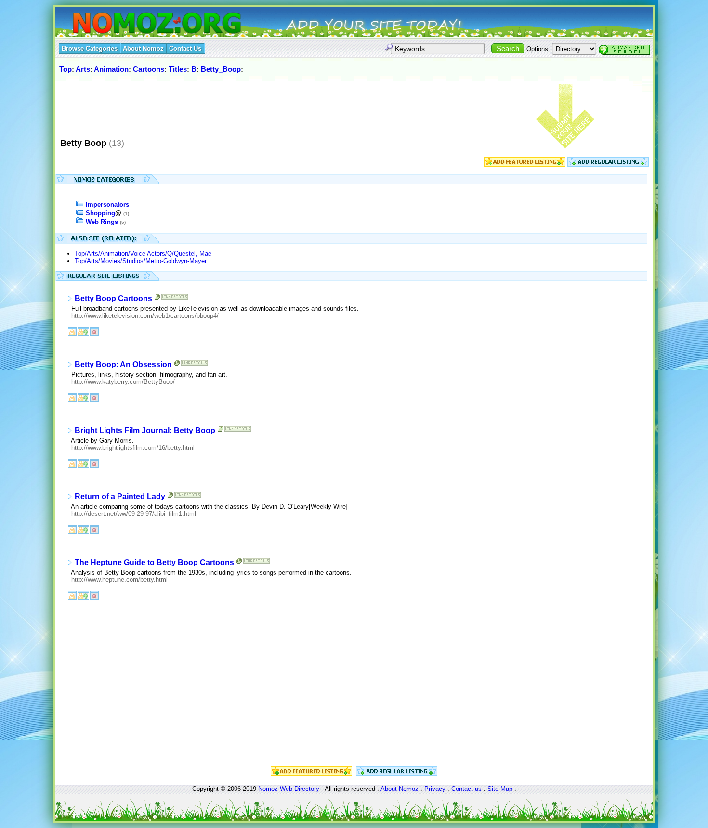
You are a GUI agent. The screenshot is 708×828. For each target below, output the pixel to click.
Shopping (100, 213)
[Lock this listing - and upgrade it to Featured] (83, 330)
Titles (178, 69)
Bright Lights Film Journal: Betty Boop (145, 430)
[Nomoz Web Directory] (139, 23)
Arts (83, 69)
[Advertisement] (233, 105)
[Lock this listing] (72, 330)
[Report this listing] (94, 330)
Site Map (499, 788)
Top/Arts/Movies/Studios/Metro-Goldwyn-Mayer (141, 260)
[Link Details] (174, 298)
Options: (538, 49)
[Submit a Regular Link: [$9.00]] (608, 164)
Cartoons (148, 69)
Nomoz (268, 788)
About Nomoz (399, 788)
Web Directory (299, 788)
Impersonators (107, 204)
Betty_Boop (221, 69)
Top (65, 69)
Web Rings (102, 221)
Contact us (466, 788)
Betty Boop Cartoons (113, 298)
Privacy (435, 788)
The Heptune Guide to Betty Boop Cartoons (154, 562)
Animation (111, 69)
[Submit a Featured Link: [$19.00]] (524, 164)
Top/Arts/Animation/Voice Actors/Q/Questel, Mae (143, 253)
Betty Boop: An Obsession (123, 364)
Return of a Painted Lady (120, 496)
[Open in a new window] (157, 298)
